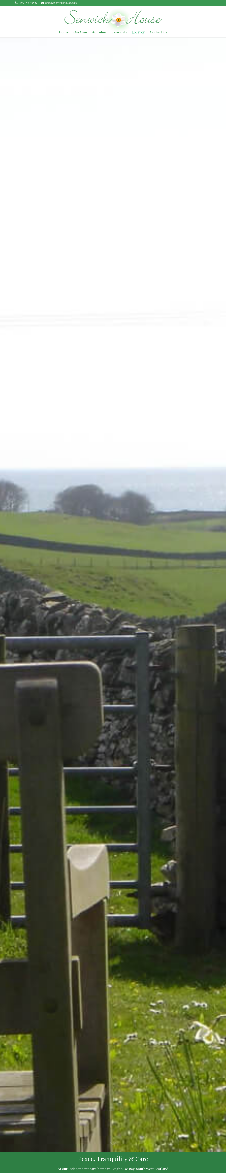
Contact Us (158, 32)
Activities (99, 32)
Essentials (119, 32)
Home (63, 32)
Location (138, 32)
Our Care (80, 32)
